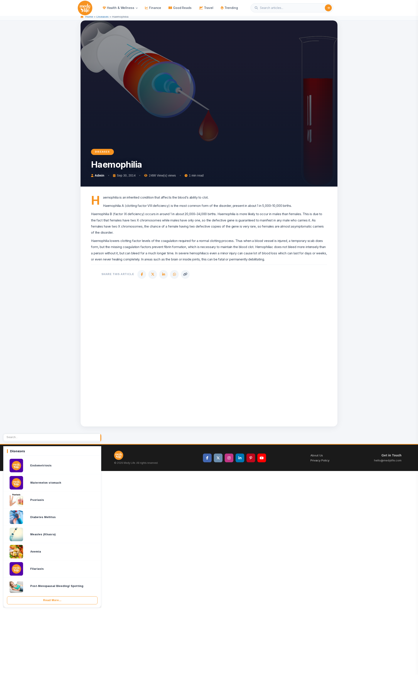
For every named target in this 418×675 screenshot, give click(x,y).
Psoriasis (37, 500)
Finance (155, 8)
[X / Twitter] (218, 458)
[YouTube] (261, 458)
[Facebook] (141, 274)
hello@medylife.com (387, 460)
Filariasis (37, 568)
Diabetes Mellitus (43, 517)
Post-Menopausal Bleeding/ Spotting (56, 586)
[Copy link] (185, 274)
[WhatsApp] (174, 274)
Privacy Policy (319, 460)
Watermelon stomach (45, 482)
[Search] (328, 7)
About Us (316, 455)
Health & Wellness (120, 8)
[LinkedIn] (163, 274)
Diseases (102, 16)
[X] (152, 274)
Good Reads (182, 8)
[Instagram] (229, 458)
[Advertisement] (209, 352)
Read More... (52, 600)
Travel (208, 8)
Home (89, 16)
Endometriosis (41, 465)
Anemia (35, 551)
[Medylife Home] (85, 8)
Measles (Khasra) (43, 534)
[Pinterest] (250, 458)
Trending (231, 8)
